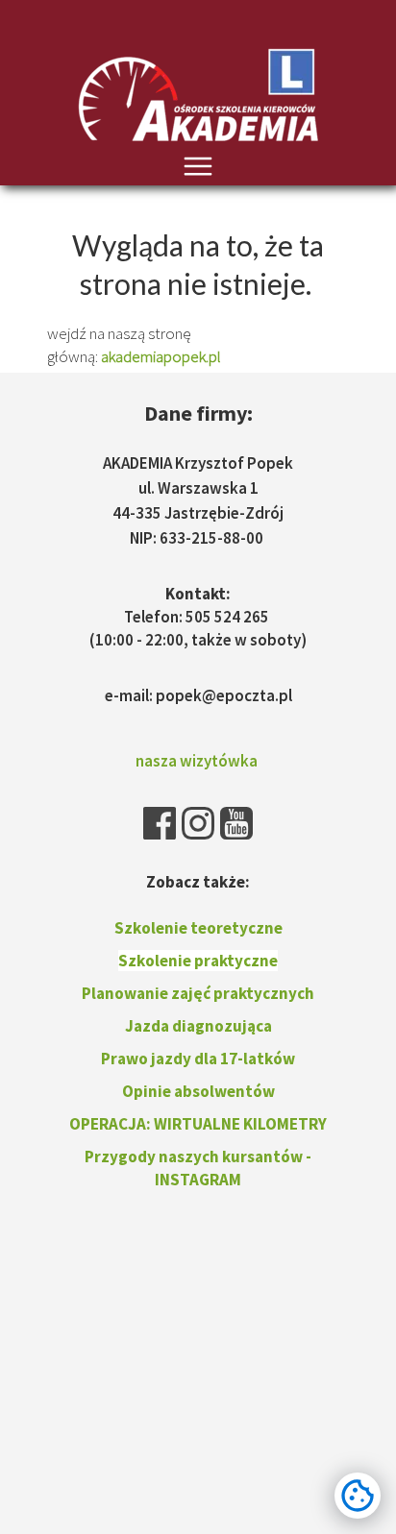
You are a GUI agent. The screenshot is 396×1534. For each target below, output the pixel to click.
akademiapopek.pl (161, 356)
